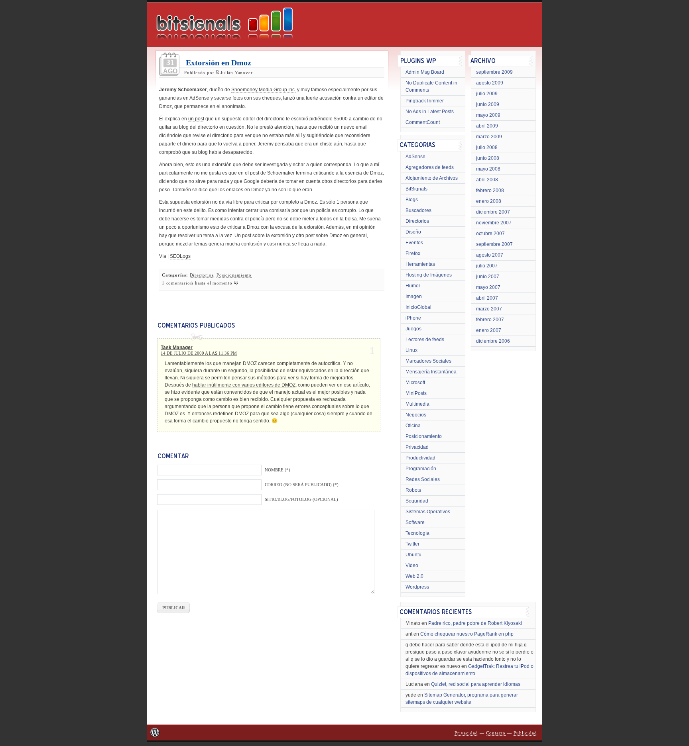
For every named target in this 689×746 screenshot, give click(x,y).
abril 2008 (487, 180)
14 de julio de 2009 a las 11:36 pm (199, 353)
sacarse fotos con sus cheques (247, 98)
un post (196, 119)
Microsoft (415, 382)
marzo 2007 (489, 309)
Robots (413, 490)
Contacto (496, 733)
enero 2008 (488, 201)
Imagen (414, 296)
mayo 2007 (488, 287)
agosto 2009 (489, 83)
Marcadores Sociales (428, 361)
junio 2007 (487, 276)
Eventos (414, 242)
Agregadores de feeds (430, 167)
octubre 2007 (490, 233)
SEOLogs (180, 256)
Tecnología (417, 533)
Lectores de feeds (425, 339)
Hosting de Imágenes (429, 275)
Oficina (413, 425)
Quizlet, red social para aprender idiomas (475, 684)
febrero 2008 (490, 190)
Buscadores (418, 210)
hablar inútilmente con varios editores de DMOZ (243, 385)
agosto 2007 (489, 255)
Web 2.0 (414, 576)
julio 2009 (487, 93)
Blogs (412, 199)
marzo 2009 (489, 136)
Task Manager (177, 347)
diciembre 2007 (493, 212)
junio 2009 (487, 104)
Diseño (413, 232)
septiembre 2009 (494, 72)
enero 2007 (488, 330)
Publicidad (525, 733)
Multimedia (417, 404)
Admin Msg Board (425, 72)
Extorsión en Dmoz (218, 62)
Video (412, 565)
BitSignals (416, 189)
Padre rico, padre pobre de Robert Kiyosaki (475, 623)
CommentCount (423, 122)
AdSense (415, 156)
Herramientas (420, 264)
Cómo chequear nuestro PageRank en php (467, 634)
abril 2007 (487, 298)
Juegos (413, 329)
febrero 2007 (490, 319)
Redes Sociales (423, 479)
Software (415, 522)
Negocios (416, 415)
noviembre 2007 (494, 223)
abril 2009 (487, 126)
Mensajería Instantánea (431, 372)
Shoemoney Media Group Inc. (263, 89)
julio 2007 (487, 266)
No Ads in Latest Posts (430, 111)
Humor (413, 286)
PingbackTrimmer (425, 101)
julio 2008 (487, 147)
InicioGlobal (418, 307)
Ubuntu (413, 555)
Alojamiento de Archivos (432, 178)
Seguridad (417, 501)
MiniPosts (416, 393)
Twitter (412, 544)
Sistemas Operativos (428, 511)
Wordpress (417, 587)
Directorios (202, 275)
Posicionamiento (234, 275)
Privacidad (417, 447)
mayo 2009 (488, 115)
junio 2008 (487, 158)
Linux (411, 350)
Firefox (413, 253)
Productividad (420, 458)
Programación (421, 468)
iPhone (413, 318)
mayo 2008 (488, 169)
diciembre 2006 (493, 341)
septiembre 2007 (494, 244)
